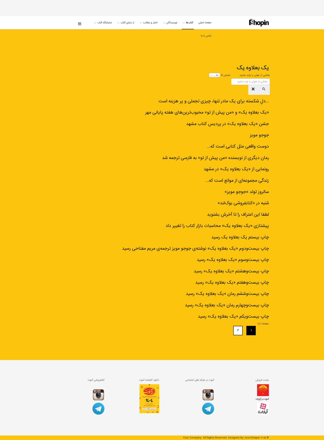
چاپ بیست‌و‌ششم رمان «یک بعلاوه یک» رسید (227, 294)
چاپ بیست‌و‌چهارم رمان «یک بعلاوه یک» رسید (227, 305)
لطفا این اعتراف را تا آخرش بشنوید (238, 214)
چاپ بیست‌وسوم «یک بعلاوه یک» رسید (233, 260)
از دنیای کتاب (127, 22)
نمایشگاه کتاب (104, 22)
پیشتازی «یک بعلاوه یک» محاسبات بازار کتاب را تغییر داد (217, 226)
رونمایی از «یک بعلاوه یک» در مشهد (236, 169)
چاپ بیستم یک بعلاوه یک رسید (240, 237)
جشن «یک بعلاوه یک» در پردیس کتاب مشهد (227, 124)
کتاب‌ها (189, 22)
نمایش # (225, 75)
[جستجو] (264, 90)
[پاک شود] (253, 90)
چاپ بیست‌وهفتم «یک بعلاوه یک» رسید (232, 282)
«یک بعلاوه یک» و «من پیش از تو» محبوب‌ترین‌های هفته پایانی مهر (207, 112)
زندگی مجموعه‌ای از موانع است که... (237, 181)
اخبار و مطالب (150, 22)
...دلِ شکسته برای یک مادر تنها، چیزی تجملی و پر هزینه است (214, 101)
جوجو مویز (259, 135)
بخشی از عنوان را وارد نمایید (254, 75)
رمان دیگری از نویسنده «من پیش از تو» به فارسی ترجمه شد (215, 158)
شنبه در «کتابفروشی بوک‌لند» (243, 203)
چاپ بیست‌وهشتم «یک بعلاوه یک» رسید (231, 271)
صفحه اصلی (205, 22)
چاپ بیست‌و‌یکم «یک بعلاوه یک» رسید (233, 316)
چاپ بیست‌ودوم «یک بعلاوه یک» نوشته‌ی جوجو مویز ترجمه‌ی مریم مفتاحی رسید (195, 248)
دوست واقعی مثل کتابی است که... (238, 146)
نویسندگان (171, 22)
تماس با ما (206, 36)
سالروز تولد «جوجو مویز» (247, 192)
